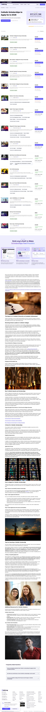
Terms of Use (26, 711)
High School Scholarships (30, 704)
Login (37, 4)
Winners (22, 4)
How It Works (14, 693)
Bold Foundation (15, 694)
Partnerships (40, 698)
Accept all (6, 708)
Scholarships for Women (30, 699)
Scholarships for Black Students (31, 705)
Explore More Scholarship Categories (30, 707)
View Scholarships (16, 4)
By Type (7, 7)
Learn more (26, 0)
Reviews (39, 699)
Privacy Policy (30, 711)
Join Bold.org (42, 4)
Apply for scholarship (39, 38)
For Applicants (9, 2)
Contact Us (39, 694)
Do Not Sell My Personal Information (39, 711)
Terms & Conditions (14, 697)
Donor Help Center (14, 700)
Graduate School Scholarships (31, 693)
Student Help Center (21, 699)
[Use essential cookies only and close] (19, 702)
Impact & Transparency (40, 701)
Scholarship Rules (22, 694)
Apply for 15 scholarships (6, 20)
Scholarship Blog (21, 695)
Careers (39, 695)
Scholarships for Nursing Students (30, 695)
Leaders (25, 4)
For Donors (4, 2)
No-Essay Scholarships (30, 696)
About (28, 4)
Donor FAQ (14, 695)
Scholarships (3, 7)
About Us (39, 693)
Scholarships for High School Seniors (31, 701)
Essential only (15, 708)
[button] (23, 668)
